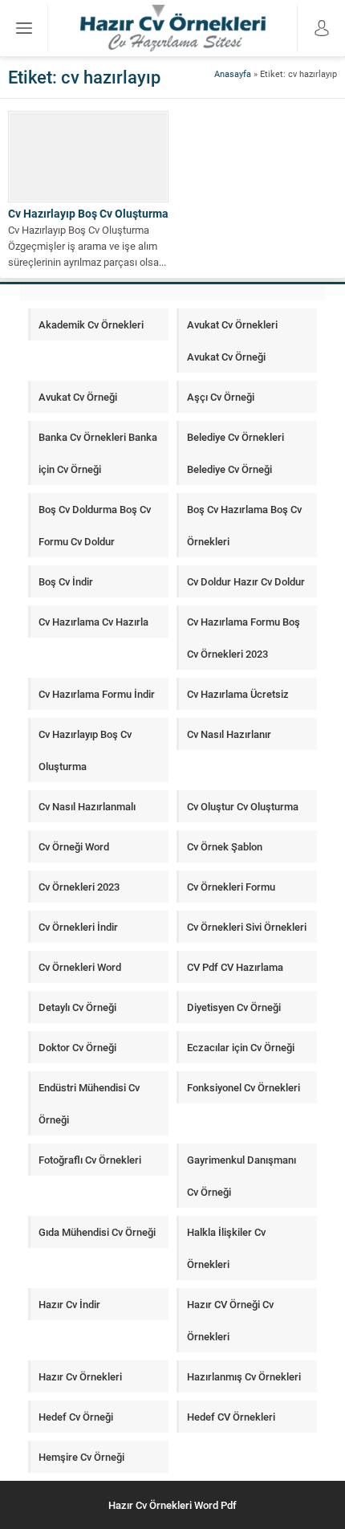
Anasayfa (232, 73)
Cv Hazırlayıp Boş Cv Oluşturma (88, 213)
